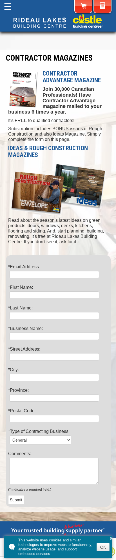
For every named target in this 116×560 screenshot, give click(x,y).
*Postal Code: (22, 410)
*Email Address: (24, 266)
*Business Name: (25, 328)
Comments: (19, 453)
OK (103, 547)
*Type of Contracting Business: (39, 431)
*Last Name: (20, 308)
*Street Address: (24, 349)
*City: (13, 369)
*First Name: (20, 287)
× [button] (111, 537)
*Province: (18, 390)
